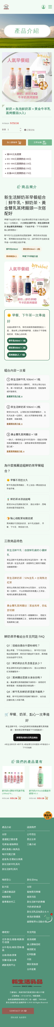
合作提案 (31, 969)
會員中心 (43, 7)
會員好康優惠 (33, 916)
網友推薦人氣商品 (11, 849)
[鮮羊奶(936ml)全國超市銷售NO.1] (40, 777)
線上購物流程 (33, 944)
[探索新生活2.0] (48, 815)
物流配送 (31, 949)
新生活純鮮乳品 (6, 7)
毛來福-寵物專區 (10, 844)
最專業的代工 (8, 902)
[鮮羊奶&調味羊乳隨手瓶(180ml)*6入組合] (13, 777)
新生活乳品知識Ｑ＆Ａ (38, 912)
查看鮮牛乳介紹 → (15, 396)
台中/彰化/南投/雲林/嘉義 (13, 948)
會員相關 (31, 939)
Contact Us (17, 1011)
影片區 (5, 887)
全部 (4, 834)
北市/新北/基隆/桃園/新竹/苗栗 (13, 940)
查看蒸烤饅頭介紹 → (16, 451)
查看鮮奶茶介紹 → (15, 424)
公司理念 (31, 834)
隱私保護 (14, 1017)
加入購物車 (12, 142)
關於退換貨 (32, 964)
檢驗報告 (6, 897)
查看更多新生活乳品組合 (27, 737)
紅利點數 (31, 954)
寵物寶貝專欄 (33, 892)
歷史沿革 (31, 839)
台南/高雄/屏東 (9, 955)
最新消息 (31, 897)
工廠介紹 (31, 844)
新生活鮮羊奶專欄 (36, 902)
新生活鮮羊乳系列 (11, 864)
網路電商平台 (8, 965)
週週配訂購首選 (10, 839)
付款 (29, 959)
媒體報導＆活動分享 (37, 921)
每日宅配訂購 (8, 854)
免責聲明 (22, 1017)
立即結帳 (38, 142)
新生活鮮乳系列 (10, 869)
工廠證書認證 (8, 892)
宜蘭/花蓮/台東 (9, 960)
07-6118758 (26, 996)
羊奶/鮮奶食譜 (34, 907)
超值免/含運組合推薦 (12, 859)
